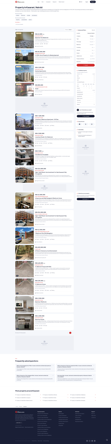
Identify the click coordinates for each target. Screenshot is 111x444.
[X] (90, 441)
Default (69, 29)
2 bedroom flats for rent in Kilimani (43, 427)
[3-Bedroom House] (44, 286)
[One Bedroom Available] (44, 157)
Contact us (93, 417)
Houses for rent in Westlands (42, 413)
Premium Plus (77, 417)
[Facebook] (87, 441)
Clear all (93, 30)
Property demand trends (63, 417)
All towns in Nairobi (19, 24)
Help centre (93, 415)
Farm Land (78, 100)
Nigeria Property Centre (19, 427)
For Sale (28, 15)
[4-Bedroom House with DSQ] (44, 269)
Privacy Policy (34, 440)
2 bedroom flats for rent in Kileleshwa (44, 435)
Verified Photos (78, 419)
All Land (78, 104)
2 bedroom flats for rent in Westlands (44, 419)
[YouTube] (95, 441)
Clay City (17, 19)
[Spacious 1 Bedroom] (44, 304)
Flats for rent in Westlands (42, 415)
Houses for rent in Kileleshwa (42, 429)
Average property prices (63, 419)
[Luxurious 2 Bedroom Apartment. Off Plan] (44, 122)
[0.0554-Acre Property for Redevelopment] (44, 56)
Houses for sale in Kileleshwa (42, 433)
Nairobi (20, 406)
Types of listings (78, 415)
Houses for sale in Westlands (42, 417)
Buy (38, 1)
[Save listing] (32, 33)
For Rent (17, 15)
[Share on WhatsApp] (92, 124)
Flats (78, 86)
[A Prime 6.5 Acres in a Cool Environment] (44, 252)
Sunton (30, 19)
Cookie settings (46, 440)
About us (93, 413)
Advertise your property (79, 413)
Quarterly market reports (63, 421)
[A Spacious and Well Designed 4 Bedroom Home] (44, 200)
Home (17, 406)
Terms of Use (40, 440)
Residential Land (80, 92)
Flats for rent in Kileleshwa (42, 431)
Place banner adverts (79, 421)
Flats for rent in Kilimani (41, 423)
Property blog (61, 423)
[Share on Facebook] (79, 124)
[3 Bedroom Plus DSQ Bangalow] (44, 235)
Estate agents (61, 413)
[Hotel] (44, 89)
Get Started (84, 199)
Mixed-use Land (79, 98)
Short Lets (23, 15)
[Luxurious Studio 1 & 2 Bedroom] (44, 139)
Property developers (62, 415)
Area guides (61, 425)
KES (81, 1)
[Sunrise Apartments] (44, 73)
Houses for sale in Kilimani (42, 425)
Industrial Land (79, 96)
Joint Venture (34, 15)
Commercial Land (80, 94)
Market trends (61, 1)
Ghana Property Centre (29, 427)
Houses (78, 88)
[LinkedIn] (92, 441)
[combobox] (88, 33)
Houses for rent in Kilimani (42, 421)
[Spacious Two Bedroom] (44, 40)
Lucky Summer (24, 19)
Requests (54, 1)
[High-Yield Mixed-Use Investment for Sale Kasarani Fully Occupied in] (44, 174)
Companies (48, 1)
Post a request (86, 116)
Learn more (18, 422)
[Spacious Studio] (44, 322)
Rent (42, 1)
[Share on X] (85, 124)
